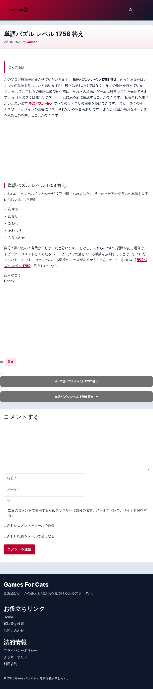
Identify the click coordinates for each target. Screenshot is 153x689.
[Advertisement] (76, 149)
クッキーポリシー (17, 657)
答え (11, 362)
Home (8, 617)
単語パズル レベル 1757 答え (79, 381)
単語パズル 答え (41, 103)
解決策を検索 (14, 624)
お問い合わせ (14, 630)
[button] (130, 10)
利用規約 (10, 664)
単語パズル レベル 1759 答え (74, 397)
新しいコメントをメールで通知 (31, 525)
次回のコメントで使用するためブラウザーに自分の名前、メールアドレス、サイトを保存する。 (77, 512)
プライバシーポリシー (20, 650)
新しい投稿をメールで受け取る (31, 536)
